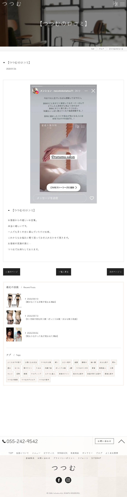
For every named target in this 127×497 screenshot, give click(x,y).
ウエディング (36, 374)
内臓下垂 (48, 368)
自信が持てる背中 (94, 374)
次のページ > (115, 271)
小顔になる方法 (31, 362)
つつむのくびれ (82, 368)
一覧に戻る (64, 271)
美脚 (76, 362)
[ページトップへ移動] (121, 441)
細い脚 (93, 362)
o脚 (71, 368)
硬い (56, 362)
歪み (9, 368)
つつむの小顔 (46, 362)
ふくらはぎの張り (14, 362)
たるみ (38, 368)
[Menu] (122, 3)
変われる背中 (78, 374)
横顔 (25, 374)
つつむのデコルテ (28, 379)
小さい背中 (66, 362)
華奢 (93, 368)
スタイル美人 (50, 374)
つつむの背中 (44, 379)
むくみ (17, 368)
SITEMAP (96, 458)
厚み (114, 362)
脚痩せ (84, 362)
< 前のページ (12, 271)
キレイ (10, 374)
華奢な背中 (109, 374)
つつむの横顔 (12, 379)
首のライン (28, 368)
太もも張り (104, 362)
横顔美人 (102, 368)
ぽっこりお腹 (61, 368)
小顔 (111, 368)
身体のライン (64, 374)
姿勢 (18, 374)
